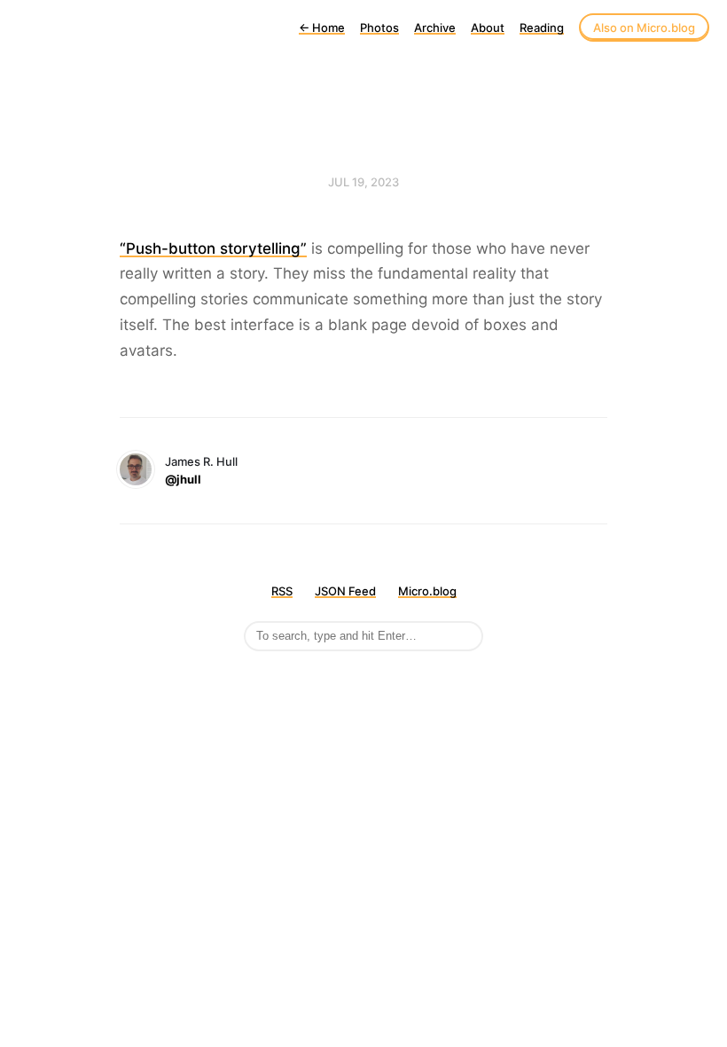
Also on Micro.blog (644, 27)
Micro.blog (427, 591)
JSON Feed (345, 591)
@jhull (183, 479)
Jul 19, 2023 (363, 182)
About (487, 27)
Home (322, 27)
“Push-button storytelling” (213, 248)
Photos (379, 27)
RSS (282, 591)
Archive (435, 27)
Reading (542, 27)
